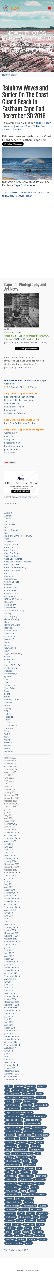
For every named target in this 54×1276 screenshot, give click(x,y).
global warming (13, 1164)
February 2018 (11, 927)
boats (8, 1101)
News (7, 650)
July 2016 (8, 981)
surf (8, 1224)
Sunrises (8, 702)
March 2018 (9, 924)
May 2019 (9, 884)
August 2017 (10, 944)
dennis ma (11, 1146)
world (28, 1243)
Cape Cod (8, 547)
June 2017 (9, 950)
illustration (11, 1175)
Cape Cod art (10, 550)
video (8, 1235)
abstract (19, 1086)
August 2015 (10, 1013)
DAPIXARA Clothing (13, 599)
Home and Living (12, 624)
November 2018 (11, 901)
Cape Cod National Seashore (17, 561)
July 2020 (8, 844)
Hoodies (8, 627)
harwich (29, 1168)
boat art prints (11, 410)
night (23, 1190)
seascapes (36, 1209)
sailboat (23, 1209)
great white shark (14, 1168)
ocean (29, 195)
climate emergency (33, 1131)
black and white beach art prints (19, 396)
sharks (31, 1213)
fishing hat (9, 439)
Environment (10, 607)
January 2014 (10, 1068)
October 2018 (10, 904)
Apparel (14, 387)
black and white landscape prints (19, 400)
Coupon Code (10, 596)
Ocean (7, 656)
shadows (10, 1213)
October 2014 (10, 1042)
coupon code (36, 1138)
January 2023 (10, 757)
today (28, 1228)
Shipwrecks (9, 685)
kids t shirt (41, 1175)
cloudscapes (12, 1138)
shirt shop (10, 1217)
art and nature (19, 1090)
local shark (39, 1179)
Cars (6, 573)
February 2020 (11, 858)
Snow (7, 691)
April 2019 (9, 887)
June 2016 (9, 984)
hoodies (25, 1172)
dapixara (21, 1142)
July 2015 (8, 1016)
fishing (9, 1157)
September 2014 (12, 1045)
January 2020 (10, 861)
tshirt (17, 1231)
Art (5, 521)
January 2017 (10, 964)
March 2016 (9, 993)
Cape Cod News (11, 564)
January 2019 (10, 895)
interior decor (26, 1175)
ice (34, 1172)
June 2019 (9, 881)
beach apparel (12, 1093)
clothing (9, 1134)
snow (43, 1217)
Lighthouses (10, 636)
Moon (7, 642)
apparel (41, 1086)
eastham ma (20, 1149)
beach (33, 1090)
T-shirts (7, 714)
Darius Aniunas (12, 332)
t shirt (8, 1086)
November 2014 (11, 1039)
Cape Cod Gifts (11, 556)
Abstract (8, 512)
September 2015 (12, 1010)
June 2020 (9, 846)
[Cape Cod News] (21, 482)
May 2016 (9, 987)
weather (39, 1235)
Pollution (8, 670)
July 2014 (8, 1050)
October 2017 (10, 938)
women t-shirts (11, 432)
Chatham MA (10, 579)
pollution (29, 1202)
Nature (37, 122)
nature (13, 195)
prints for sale (12, 1205)
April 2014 (9, 1059)
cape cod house (29, 1108)
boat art (40, 1097)
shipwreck (42, 1213)
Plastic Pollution (11, 668)
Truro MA (8, 728)
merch (40, 1183)
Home (5, 74)
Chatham (8, 576)
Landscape (9, 633)
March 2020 (9, 855)
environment (36, 1149)
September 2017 (12, 941)
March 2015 (9, 1027)
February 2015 (11, 1030)
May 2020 (9, 849)
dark (31, 1142)
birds (39, 1093)
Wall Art (33, 387)
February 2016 (11, 996)
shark (20, 1213)
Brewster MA (10, 541)
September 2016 (12, 976)
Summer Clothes (12, 699)
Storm (7, 696)
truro (8, 1231)
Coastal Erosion (11, 593)
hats (8, 1172)
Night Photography (13, 653)
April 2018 (9, 921)
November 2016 (11, 970)
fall (7, 1153)
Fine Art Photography (14, 610)
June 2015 (9, 1019)
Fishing (7, 613)
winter (43, 1239)
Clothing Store (11, 587)
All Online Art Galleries (14, 413)
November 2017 (11, 935)
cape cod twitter (13, 1127)
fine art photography (22, 1153)
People (7, 662)
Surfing (7, 708)
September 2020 (12, 838)
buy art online (12, 1105)
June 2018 (9, 915)
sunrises (30, 1220)
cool (24, 1138)
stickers (9, 1220)
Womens (8, 751)
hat (38, 1168)
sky (35, 1217)
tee (19, 1228)
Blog (13, 74)
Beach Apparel (11, 530)
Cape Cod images (24, 185)
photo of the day (24, 1198)
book (17, 1101)
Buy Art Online (11, 544)
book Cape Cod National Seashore (20, 423)
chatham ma (39, 1127)
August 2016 (10, 979)
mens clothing (26, 1183)
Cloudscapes (10, 590)
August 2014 (10, 1047)
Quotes (7, 676)
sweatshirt (29, 1224)
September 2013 (12, 1079)
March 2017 (9, 958)
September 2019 (12, 872)
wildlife (21, 1239)
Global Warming (11, 619)
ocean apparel (12, 1194)
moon (25, 1187)
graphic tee (29, 1164)
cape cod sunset (13, 1123)
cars (27, 1127)
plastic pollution (13, 1202)
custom (9, 1142)
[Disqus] (27, 238)
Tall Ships (8, 716)
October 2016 (10, 973)
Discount (8, 602)
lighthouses (24, 1179)
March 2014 (9, 1062)
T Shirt (7, 711)
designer (24, 1146)
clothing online (24, 1134)
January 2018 (10, 930)
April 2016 (9, 990)
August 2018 (10, 910)
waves (21, 195)
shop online (24, 1217)
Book (6, 538)
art (7, 1090)
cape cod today (32, 1123)
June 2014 (9, 1053)
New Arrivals (10, 647)
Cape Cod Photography (15, 567)
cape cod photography (34, 1116)
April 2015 (9, 1025)
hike (16, 1172)
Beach (7, 527)
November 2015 (11, 1004)
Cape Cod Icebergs (13, 558)
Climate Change (11, 581)
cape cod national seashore (23, 192)
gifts (34, 1161)
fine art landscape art (14, 406)
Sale (6, 679)
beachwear (28, 1093)
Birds (6, 533)
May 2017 (9, 953)
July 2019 (8, 878)
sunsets (8, 705)
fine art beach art (12, 403)
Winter (7, 748)
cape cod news (30, 497)
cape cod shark (33, 1119)
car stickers (9, 452)
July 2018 (8, 912)
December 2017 (11, 933)
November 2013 (11, 1073)
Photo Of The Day (35, 126)
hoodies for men (12, 442)
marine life (11, 1183)
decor (39, 1142)
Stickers (23, 387)
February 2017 (11, 961)
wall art (18, 1235)
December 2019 (11, 864)
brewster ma (30, 1101)
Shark (7, 682)
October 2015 (10, 1007)
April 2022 (9, 783)
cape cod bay (12, 1108)
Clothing (8, 584)
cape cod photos (14, 1119)
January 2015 (10, 1033)
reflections (11, 1209)
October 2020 (10, 835)
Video (7, 731)
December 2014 (11, 1036)
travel (37, 1228)
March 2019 (9, 889)
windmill (32, 1239)
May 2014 (9, 1056)
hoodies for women (13, 446)
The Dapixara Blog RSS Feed (17, 1250)
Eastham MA (10, 604)
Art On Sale (9, 524)
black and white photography (19, 1097)
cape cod (27, 1105)
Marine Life (9, 639)
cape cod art (41, 1105)
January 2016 (10, 999)
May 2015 (9, 1022)
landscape (10, 1179)
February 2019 (11, 892)
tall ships (10, 1228)
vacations (37, 1231)
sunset (41, 1220)
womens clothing (14, 1243)
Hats (6, 622)
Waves (19, 126)
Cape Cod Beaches (12, 129)
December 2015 (11, 1002)
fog (32, 1157)
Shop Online (10, 688)
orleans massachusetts (34, 1194)
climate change (13, 1131)
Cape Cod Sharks (12, 570)
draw (8, 1149)
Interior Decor (10, 630)
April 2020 (9, 852)
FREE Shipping (10, 616)
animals (30, 1086)
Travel (7, 722)
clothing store (41, 1134)
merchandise (12, 1187)
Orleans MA (9, 659)
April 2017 (9, 956)
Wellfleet (8, 742)
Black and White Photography (18, 535)
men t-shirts (10, 436)
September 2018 (12, 907)
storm (20, 1220)
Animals (8, 515)
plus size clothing (12, 449)
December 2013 (11, 1070)
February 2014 (11, 1065)
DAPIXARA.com (22, 339)
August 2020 (10, 841)
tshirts (26, 1231)
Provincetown (10, 673)
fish (37, 1153)
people (9, 1198)
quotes (43, 1205)
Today (47, 122)
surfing (17, 1224)
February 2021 (11, 823)
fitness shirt (21, 1157)
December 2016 (11, 967)
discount (36, 1146)
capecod (16, 503)
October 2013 (10, 1076)
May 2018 (9, 918)
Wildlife (7, 745)
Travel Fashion (11, 725)
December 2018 (11, 898)
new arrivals (11, 1190)
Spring (7, 693)
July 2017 (8, 947)
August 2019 (10, 875)
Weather (8, 126)
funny (25, 1161)
